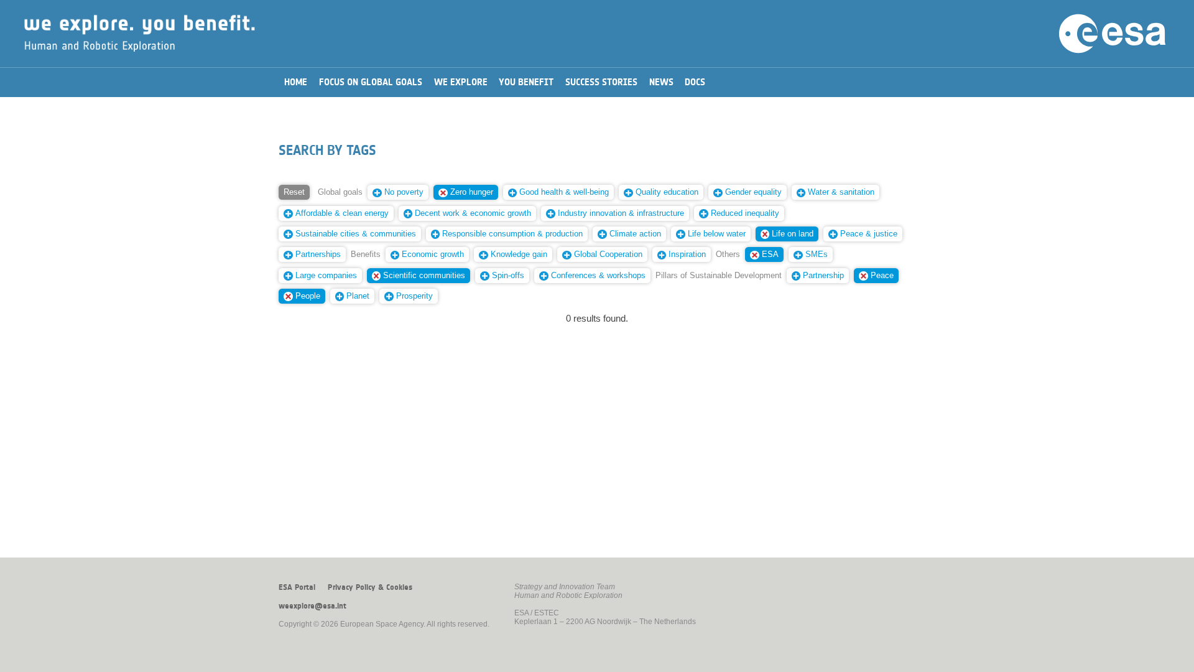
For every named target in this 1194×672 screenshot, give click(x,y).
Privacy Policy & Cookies (370, 587)
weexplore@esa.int (312, 606)
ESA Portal (297, 587)
